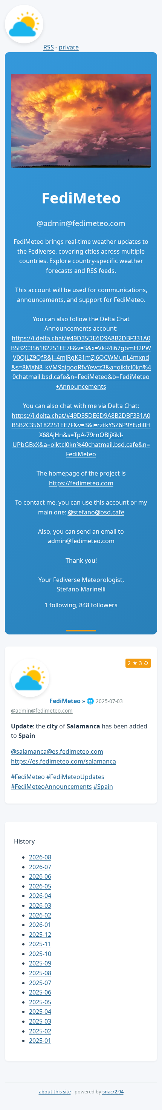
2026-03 (40, 905)
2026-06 (40, 876)
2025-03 (40, 1021)
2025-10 (40, 954)
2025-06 (40, 992)
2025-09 (40, 963)
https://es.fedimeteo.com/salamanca (63, 761)
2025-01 (40, 1040)
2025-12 (40, 934)
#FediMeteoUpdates (75, 777)
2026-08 (40, 857)
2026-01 (40, 925)
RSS (48, 47)
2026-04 (40, 895)
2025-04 (40, 1011)
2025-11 (40, 944)
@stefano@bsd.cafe (96, 512)
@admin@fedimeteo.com (42, 710)
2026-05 (40, 886)
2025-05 (40, 1002)
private (69, 47)
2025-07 (40, 983)
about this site (55, 1091)
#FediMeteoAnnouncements (51, 786)
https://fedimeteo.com (81, 483)
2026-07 (40, 867)
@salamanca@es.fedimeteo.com (57, 751)
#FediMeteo (28, 777)
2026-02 (40, 915)
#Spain (103, 786)
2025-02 (40, 1031)
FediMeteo (65, 701)
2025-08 (40, 973)
